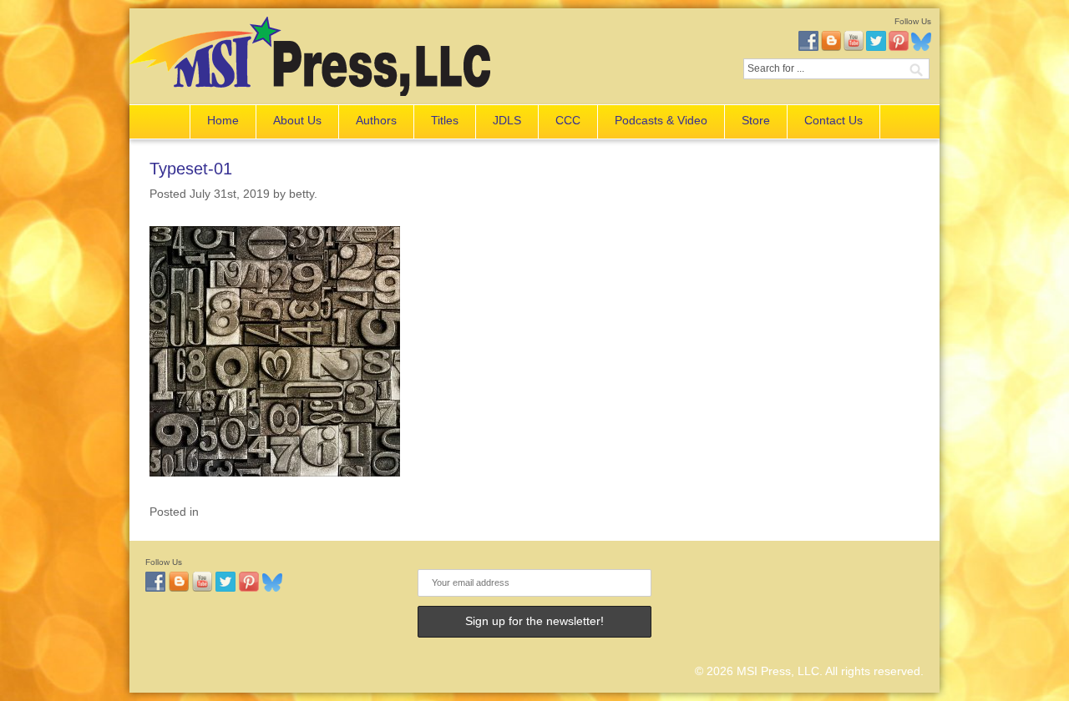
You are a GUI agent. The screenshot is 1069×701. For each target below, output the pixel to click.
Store (756, 120)
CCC (567, 120)
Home (223, 120)
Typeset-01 (190, 168)
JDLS (507, 120)
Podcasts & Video (661, 120)
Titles (445, 120)
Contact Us (833, 120)
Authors (376, 120)
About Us (297, 120)
